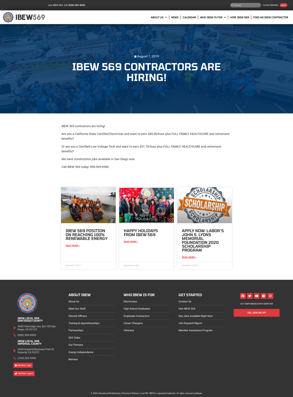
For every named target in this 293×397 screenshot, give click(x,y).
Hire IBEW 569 (239, 17)
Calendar (189, 17)
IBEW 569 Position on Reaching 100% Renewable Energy (87, 234)
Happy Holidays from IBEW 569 (141, 232)
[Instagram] (270, 296)
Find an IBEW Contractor (270, 17)
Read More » (73, 245)
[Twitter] (250, 296)
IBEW (24, 17)
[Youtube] (257, 296)
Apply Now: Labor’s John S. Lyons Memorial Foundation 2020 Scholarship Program (203, 240)
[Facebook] (243, 296)
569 (39, 17)
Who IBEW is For (211, 17)
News (175, 17)
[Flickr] (263, 296)
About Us (157, 17)
